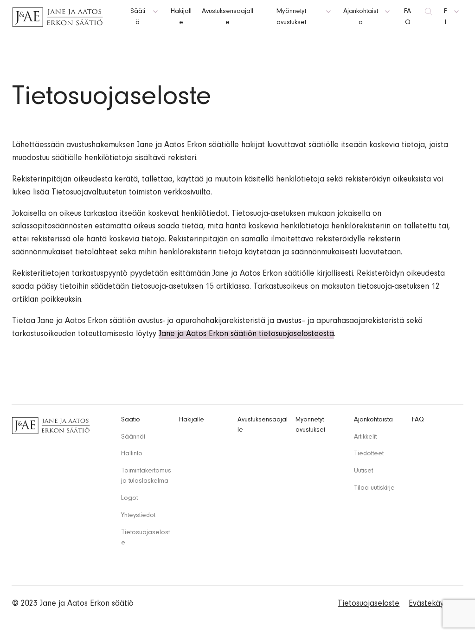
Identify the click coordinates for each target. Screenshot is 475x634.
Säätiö (130, 420)
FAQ (418, 420)
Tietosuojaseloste (368, 604)
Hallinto (131, 454)
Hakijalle (191, 420)
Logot (129, 498)
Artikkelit (365, 437)
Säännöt (133, 437)
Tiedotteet (369, 454)
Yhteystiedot (138, 515)
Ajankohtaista (373, 420)
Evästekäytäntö (436, 604)
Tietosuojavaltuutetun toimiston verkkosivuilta (131, 193)
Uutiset (363, 471)
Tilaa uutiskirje (374, 488)
